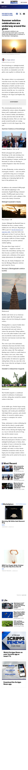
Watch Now (23, 2)
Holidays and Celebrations (7, 14)
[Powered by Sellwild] (24, 595)
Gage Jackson (11, 60)
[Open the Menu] (2, 2)
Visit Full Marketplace (21, 504)
